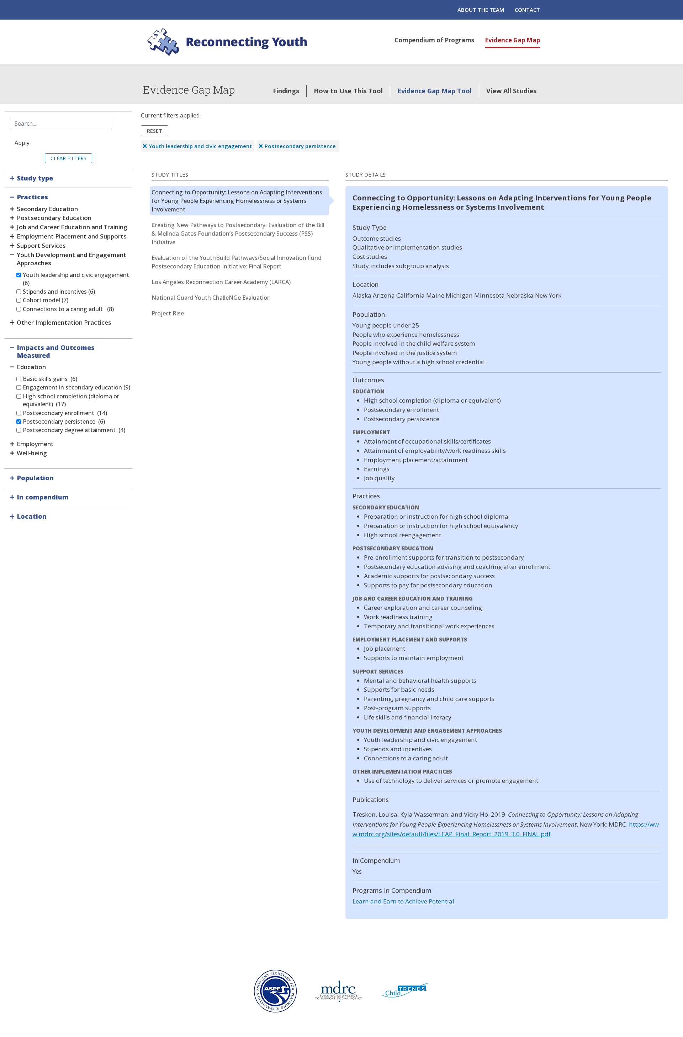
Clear (58, 158)
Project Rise (168, 313)
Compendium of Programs (434, 40)
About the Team (480, 9)
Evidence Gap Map (512, 40)
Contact (527, 9)
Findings (286, 91)
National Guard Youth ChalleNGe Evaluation (211, 298)
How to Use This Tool (348, 91)
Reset (154, 130)
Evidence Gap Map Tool (434, 91)
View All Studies (511, 91)
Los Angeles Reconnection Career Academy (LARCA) (221, 282)
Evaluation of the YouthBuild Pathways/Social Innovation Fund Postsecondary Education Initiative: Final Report (237, 262)
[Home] (228, 42)
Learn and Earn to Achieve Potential (403, 901)
